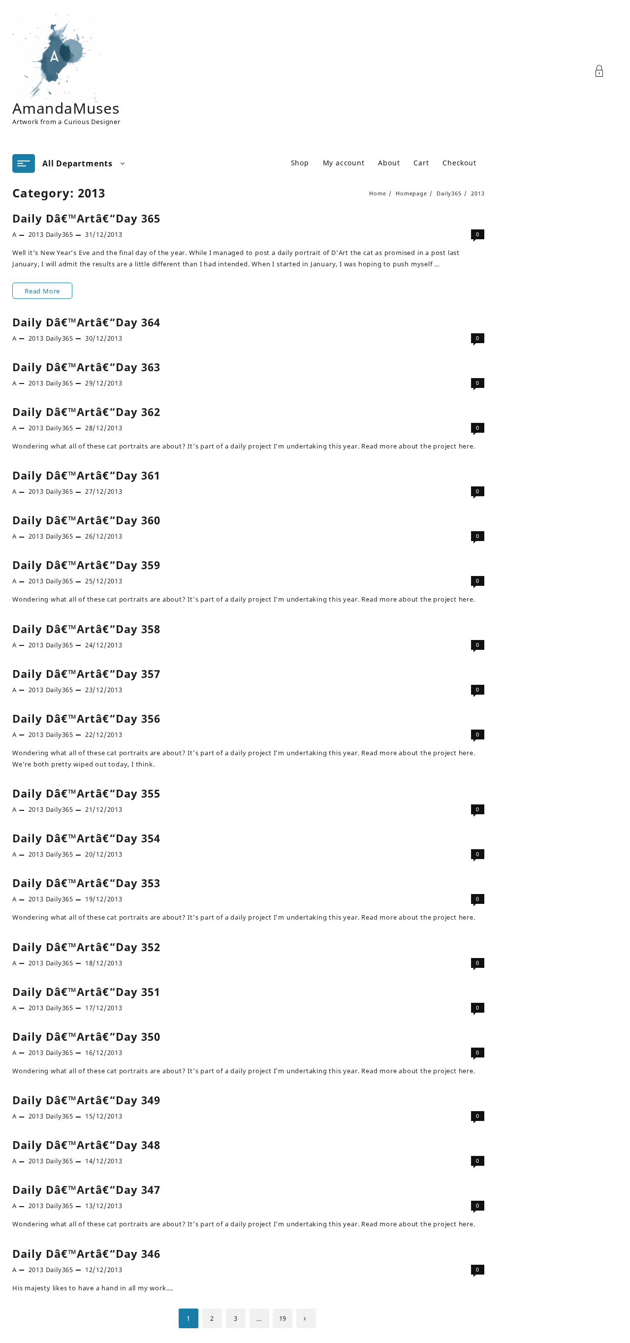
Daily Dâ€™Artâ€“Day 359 (86, 564)
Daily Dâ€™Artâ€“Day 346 (86, 1253)
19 (283, 1318)
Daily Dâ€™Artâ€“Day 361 (86, 475)
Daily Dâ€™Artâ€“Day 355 (86, 793)
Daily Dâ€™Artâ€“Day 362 (86, 411)
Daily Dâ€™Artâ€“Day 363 (86, 366)
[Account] (605, 71)
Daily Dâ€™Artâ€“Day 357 (86, 673)
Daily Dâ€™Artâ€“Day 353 (86, 882)
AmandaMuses (66, 108)
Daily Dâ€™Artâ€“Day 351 (86, 991)
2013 (36, 234)
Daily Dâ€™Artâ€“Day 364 (86, 322)
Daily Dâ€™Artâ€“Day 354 (86, 838)
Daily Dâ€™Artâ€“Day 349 (86, 1099)
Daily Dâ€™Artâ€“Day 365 (86, 218)
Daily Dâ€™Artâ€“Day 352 (86, 946)
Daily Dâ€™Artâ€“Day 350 (86, 1036)
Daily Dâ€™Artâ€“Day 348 (86, 1144)
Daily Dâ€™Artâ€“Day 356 (86, 718)
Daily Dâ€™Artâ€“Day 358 (86, 628)
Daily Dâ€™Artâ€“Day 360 (86, 519)
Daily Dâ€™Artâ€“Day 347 (86, 1189)
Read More (48, 292)
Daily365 (59, 234)
